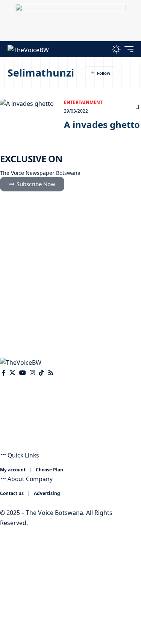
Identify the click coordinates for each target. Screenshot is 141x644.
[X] (12, 373)
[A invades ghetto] (28, 115)
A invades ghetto (102, 124)
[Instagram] (32, 373)
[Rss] (51, 373)
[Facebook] (4, 373)
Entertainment (83, 102)
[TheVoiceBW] (28, 49)
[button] (100, 49)
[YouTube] (22, 373)
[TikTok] (41, 373)
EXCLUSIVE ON (31, 158)
